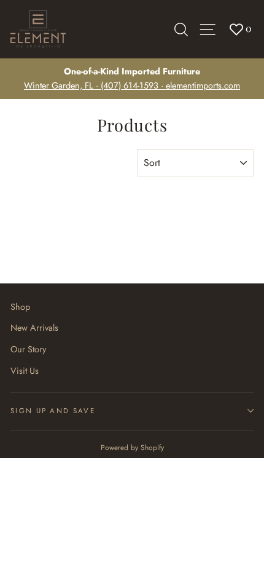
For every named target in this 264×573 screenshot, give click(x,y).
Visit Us (24, 371)
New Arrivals (34, 328)
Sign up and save (52, 411)
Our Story (28, 349)
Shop (20, 307)
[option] (132, 79)
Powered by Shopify (132, 447)
